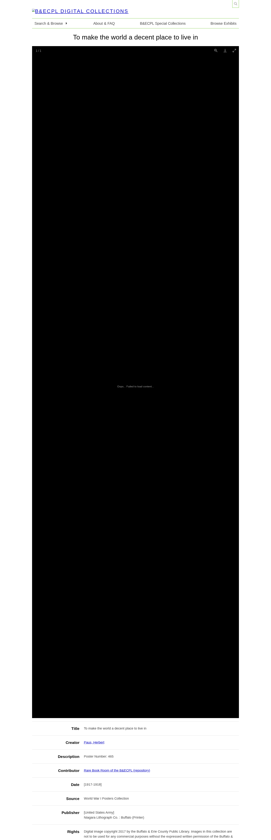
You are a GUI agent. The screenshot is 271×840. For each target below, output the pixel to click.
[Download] (225, 50)
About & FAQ (104, 23)
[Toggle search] (235, 4)
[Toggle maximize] (234, 50)
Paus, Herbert (94, 742)
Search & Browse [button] (49, 23)
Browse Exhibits (224, 23)
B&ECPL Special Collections (163, 23)
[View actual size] (215, 50)
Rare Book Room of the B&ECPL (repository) (117, 770)
